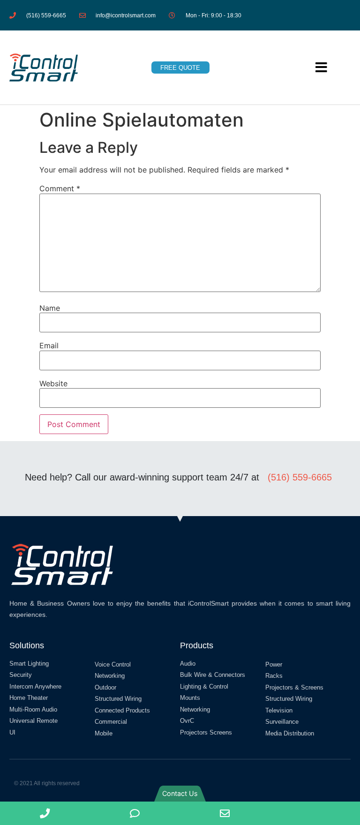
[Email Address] (225, 813)
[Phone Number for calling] (45, 813)
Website (53, 383)
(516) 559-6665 (300, 477)
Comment (59, 188)
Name (49, 308)
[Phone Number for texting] (135, 813)
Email (49, 345)
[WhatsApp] (315, 813)
